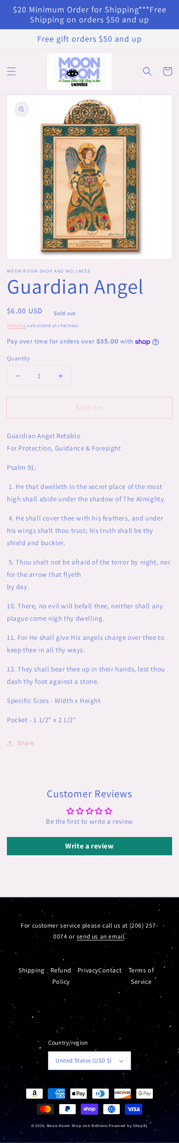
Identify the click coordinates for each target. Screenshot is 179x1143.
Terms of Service (141, 976)
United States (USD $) (84, 1060)
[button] (11, 71)
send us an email (100, 936)
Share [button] (25, 743)
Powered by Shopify (128, 1125)
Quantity (18, 358)
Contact (110, 970)
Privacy (88, 970)
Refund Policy (61, 976)
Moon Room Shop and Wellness (77, 1125)
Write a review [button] (89, 846)
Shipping (16, 325)
